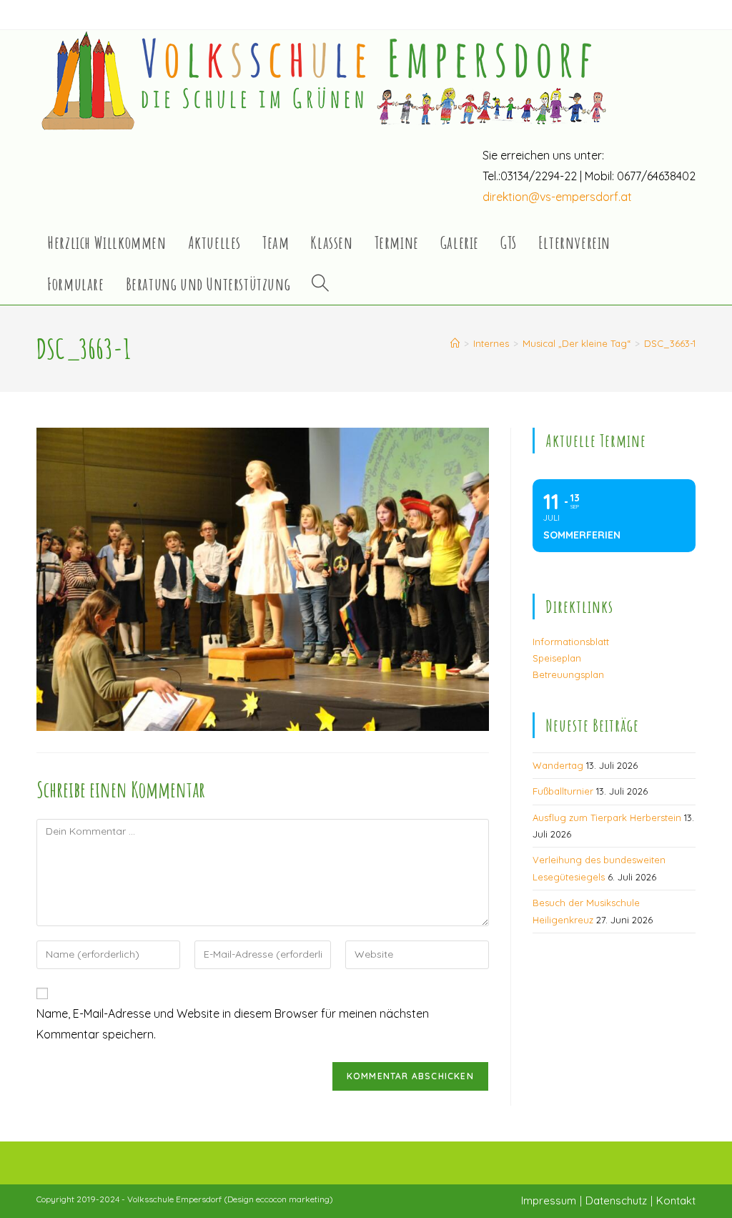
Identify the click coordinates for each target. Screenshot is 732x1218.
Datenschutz (616, 1200)
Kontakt (676, 1200)
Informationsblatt (571, 641)
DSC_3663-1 (670, 343)
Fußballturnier (563, 791)
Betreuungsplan (568, 674)
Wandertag (558, 765)
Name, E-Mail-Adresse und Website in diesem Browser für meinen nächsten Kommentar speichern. (232, 1023)
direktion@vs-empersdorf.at (557, 197)
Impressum (548, 1200)
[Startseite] (455, 343)
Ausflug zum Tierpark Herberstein (607, 817)
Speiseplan (557, 658)
